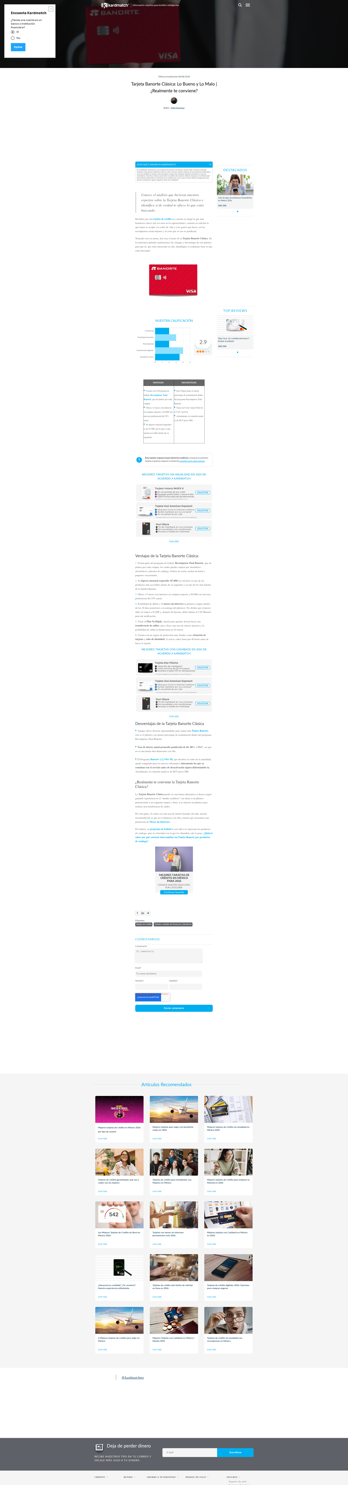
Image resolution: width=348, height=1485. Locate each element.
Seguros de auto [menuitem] (238, 1481)
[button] (230, 211)
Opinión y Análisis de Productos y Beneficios (173, 924)
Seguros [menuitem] (232, 1477)
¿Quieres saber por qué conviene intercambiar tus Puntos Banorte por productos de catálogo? (174, 837)
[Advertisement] (174, 136)
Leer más (174, 715)
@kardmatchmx (133, 1377)
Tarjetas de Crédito (144, 924)
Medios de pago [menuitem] (196, 1477)
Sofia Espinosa (177, 108)
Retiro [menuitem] (128, 1477)
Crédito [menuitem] (99, 1477)
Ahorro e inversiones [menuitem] (161, 1477)
